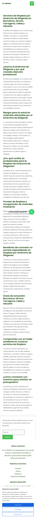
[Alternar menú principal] (32, 3)
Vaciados (18, 468)
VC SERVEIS (6, 3)
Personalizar (18, 509)
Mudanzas (18, 474)
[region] (18, 502)
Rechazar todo (18, 514)
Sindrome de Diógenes (18, 476)
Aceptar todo (18, 505)
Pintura (18, 471)
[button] (31, 211)
